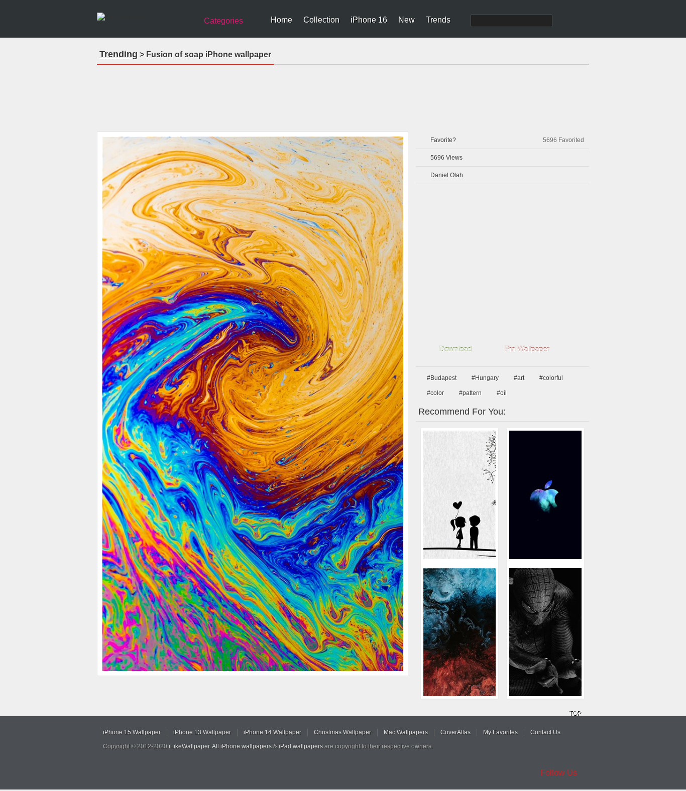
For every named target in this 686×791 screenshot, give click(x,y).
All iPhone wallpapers (242, 746)
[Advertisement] (343, 94)
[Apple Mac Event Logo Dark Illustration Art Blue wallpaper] (545, 495)
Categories (223, 21)
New (406, 20)
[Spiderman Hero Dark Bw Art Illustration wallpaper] (545, 632)
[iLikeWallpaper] (146, 17)
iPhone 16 (369, 20)
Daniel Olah (446, 175)
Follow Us (559, 772)
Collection (321, 20)
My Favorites (500, 732)
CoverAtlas (455, 732)
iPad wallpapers (301, 746)
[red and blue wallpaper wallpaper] (459, 632)
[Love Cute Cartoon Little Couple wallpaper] (459, 495)
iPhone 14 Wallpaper (272, 732)
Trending (118, 54)
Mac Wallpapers (406, 732)
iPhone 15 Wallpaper (132, 732)
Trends (438, 20)
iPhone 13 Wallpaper (202, 732)
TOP (575, 713)
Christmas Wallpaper (342, 732)
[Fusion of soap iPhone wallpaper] (252, 404)
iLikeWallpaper (189, 746)
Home (281, 20)
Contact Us (545, 732)
